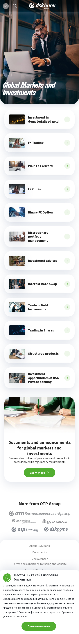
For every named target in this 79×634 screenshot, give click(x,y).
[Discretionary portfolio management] (17, 237)
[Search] (14, 6)
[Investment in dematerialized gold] (17, 119)
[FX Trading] (17, 143)
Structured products (43, 354)
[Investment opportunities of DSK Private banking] (17, 378)
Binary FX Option (40, 212)
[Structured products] (17, 354)
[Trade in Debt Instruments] (17, 307)
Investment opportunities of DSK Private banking (43, 378)
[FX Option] (17, 189)
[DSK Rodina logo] (24, 521)
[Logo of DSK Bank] (42, 6)
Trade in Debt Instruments (38, 307)
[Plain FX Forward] (17, 166)
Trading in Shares (41, 330)
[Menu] (74, 6)
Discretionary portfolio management (38, 237)
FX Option (35, 189)
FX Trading (36, 143)
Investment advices (42, 261)
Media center (39, 559)
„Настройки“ (10, 612)
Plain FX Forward (40, 166)
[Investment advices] (17, 261)
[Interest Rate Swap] (17, 284)
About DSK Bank (39, 546)
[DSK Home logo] (56, 529)
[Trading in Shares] (17, 330)
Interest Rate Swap (42, 284)
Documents (39, 552)
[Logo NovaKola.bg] (54, 521)
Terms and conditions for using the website (39, 564)
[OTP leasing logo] (24, 529)
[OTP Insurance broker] (39, 513)
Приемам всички (39, 626)
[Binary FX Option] (17, 212)
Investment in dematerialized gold (43, 119)
